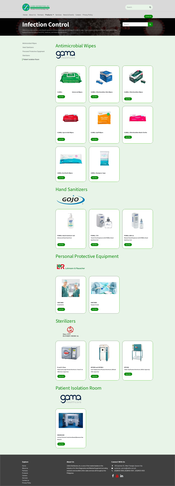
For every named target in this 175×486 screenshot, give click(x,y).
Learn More (61, 96)
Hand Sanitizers (28, 47)
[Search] (150, 7)
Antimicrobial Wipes (29, 43)
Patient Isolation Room (31, 59)
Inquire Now (61, 376)
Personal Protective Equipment (33, 51)
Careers (24, 475)
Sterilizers (26, 55)
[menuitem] (25, 15)
